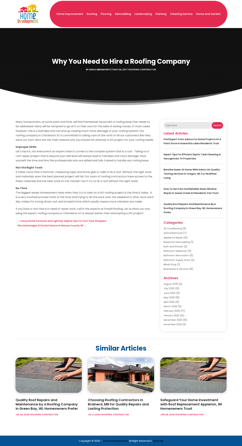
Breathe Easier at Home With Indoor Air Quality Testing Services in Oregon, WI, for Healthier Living (192, 174)
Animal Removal (173, 233)
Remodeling (123, 14)
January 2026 (171, 315)
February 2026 (172, 311)
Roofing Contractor (142, 69)
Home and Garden (208, 14)
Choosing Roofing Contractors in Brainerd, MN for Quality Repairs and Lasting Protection (118, 404)
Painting (161, 14)
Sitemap (158, 441)
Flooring (106, 14)
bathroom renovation (176, 255)
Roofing (92, 14)
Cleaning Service (181, 14)
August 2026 (171, 284)
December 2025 (173, 320)
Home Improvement (69, 14)
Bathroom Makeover (175, 251)
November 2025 (173, 324)
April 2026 (169, 302)
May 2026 (169, 297)
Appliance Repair (173, 237)
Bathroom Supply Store (177, 260)
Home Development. (115, 441)
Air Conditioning (173, 228)
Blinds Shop (170, 264)
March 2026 (170, 306)
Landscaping (143, 14)
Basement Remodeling (177, 242)
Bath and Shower (173, 246)
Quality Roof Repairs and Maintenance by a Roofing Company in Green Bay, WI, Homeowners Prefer (193, 208)
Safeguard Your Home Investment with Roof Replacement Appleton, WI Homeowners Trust (191, 404)
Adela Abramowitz (100, 69)
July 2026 (169, 288)
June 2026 (169, 293)
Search (217, 125)
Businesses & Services (176, 269)
